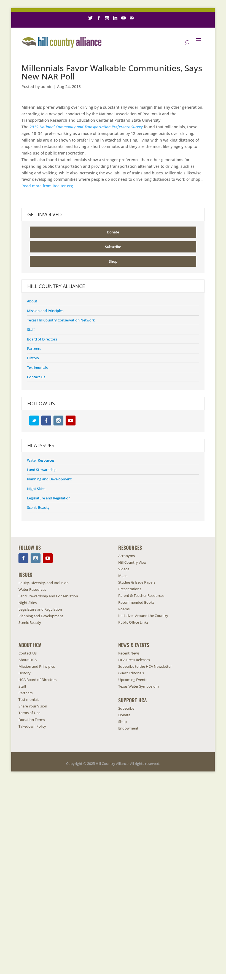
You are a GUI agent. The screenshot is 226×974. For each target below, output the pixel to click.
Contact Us (36, 376)
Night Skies (36, 488)
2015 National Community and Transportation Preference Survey (86, 126)
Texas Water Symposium (138, 686)
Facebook (46, 420)
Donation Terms (31, 719)
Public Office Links (133, 622)
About (32, 301)
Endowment (128, 728)
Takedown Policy (32, 726)
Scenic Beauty (38, 507)
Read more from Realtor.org (47, 185)
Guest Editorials (131, 672)
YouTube (71, 420)
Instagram (58, 420)
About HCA (27, 659)
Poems (124, 608)
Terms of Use (29, 712)
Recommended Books (136, 602)
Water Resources (41, 460)
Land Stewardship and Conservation (48, 596)
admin (47, 86)
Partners (34, 348)
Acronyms (126, 555)
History (33, 357)
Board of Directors (42, 339)
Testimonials (37, 367)
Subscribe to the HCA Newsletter (145, 666)
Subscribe (113, 246)
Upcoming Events (132, 679)
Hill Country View (132, 562)
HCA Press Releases (134, 659)
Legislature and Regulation (49, 498)
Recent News (128, 653)
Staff (31, 329)
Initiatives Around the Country (143, 615)
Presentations (129, 588)
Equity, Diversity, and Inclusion (43, 582)
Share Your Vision (32, 706)
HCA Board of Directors (37, 679)
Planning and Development (49, 479)
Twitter (34, 420)
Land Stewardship (42, 469)
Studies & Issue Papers (136, 582)
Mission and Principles (45, 310)
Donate (113, 232)
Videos (123, 568)
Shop (113, 261)
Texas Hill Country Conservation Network (61, 320)
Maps (122, 575)
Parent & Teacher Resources (141, 595)
